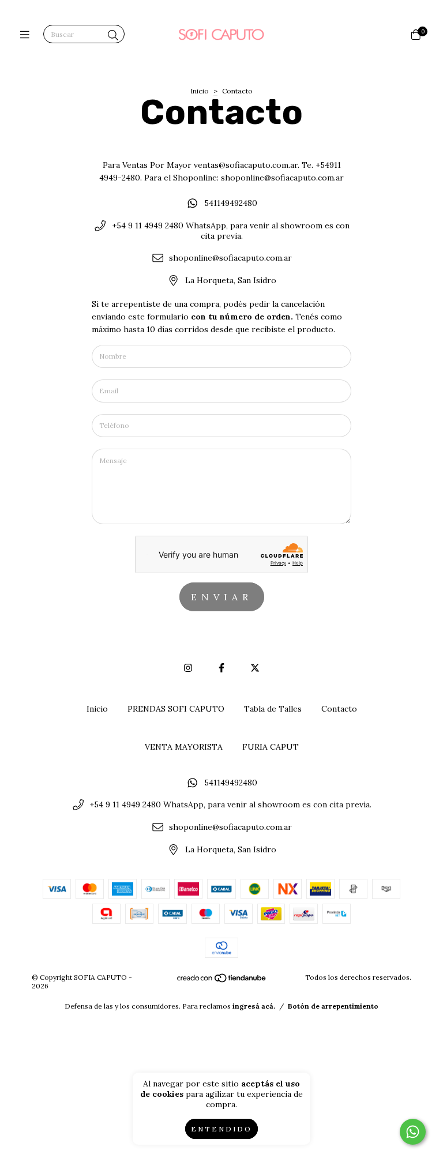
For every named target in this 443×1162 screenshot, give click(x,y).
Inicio (199, 91)
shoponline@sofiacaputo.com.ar (230, 258)
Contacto (339, 709)
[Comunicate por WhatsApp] (413, 1132)
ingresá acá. (253, 1006)
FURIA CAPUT (270, 747)
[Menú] (27, 35)
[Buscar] (113, 35)
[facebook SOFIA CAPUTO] (221, 667)
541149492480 (230, 203)
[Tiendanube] (222, 980)
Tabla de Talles (273, 709)
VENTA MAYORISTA (184, 747)
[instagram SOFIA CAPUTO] (188, 667)
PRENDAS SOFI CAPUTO (175, 709)
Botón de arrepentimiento (333, 1006)
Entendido (221, 1129)
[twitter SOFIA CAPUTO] (255, 667)
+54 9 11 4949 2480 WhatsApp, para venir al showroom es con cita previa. (231, 230)
